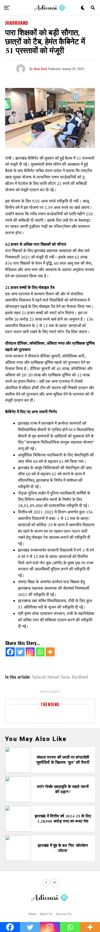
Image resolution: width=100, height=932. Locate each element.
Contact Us (64, 914)
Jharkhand (80, 677)
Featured (39, 677)
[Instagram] (30, 651)
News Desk (40, 68)
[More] (50, 651)
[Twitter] (20, 651)
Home (32, 914)
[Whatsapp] (40, 651)
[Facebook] (10, 651)
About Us (46, 914)
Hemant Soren (58, 677)
